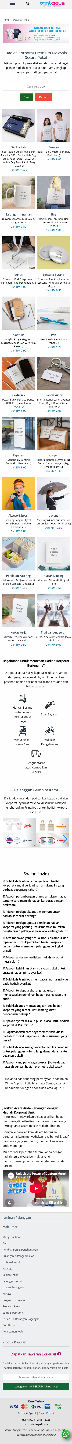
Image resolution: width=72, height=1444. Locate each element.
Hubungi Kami (11, 1262)
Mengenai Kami (12, 1237)
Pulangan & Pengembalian (18, 1256)
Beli (5, 1243)
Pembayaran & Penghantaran (20, 1249)
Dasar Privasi (46, 1413)
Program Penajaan (14, 1300)
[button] (6, 838)
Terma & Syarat (27, 1413)
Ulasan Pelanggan (13, 1287)
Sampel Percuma (13, 1312)
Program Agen (11, 1306)
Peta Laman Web (13, 1331)
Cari (26, 97)
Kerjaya (7, 1293)
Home (6, 19)
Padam (43, 97)
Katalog (7, 1268)
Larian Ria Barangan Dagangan (21, 1319)
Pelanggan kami (12, 1281)
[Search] (27, 3)
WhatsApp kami (15, 1083)
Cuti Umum (9, 1325)
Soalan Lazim (11, 1274)
